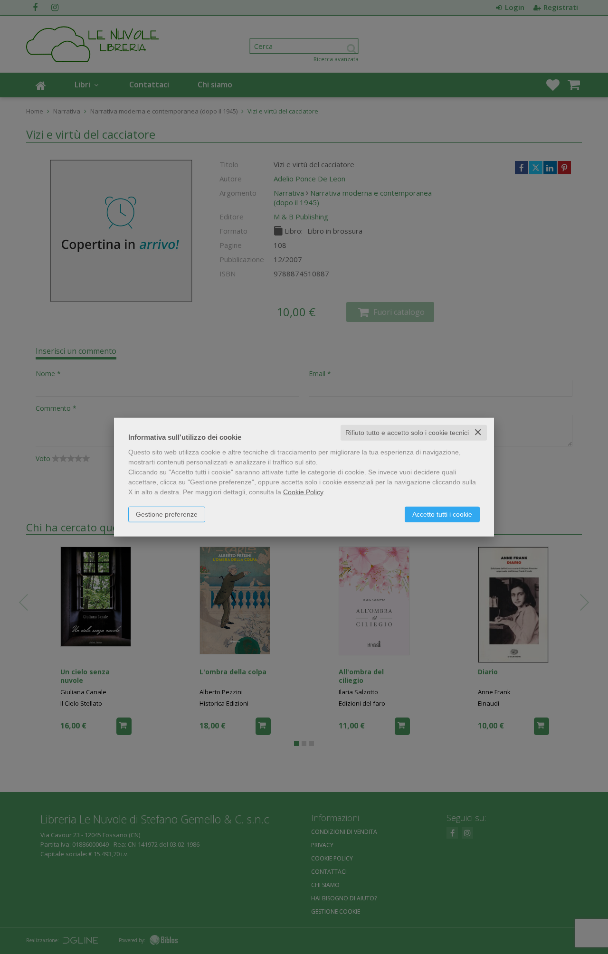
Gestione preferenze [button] (167, 514)
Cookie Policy (303, 492)
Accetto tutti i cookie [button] (442, 514)
